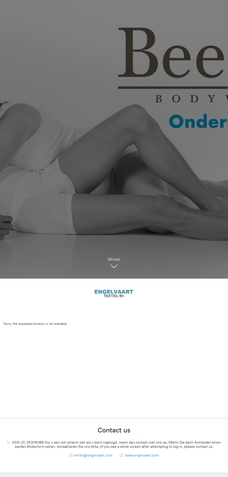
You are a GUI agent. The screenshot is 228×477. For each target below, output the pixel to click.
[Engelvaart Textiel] (114, 293)
